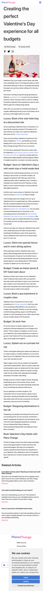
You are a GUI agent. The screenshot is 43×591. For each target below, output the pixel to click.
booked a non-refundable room (19, 209)
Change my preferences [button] (26, 585)
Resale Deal (19, 195)
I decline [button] (26, 581)
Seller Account (21, 543)
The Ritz (18, 141)
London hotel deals (21, 134)
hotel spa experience (21, 304)
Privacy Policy (21, 546)
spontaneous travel (15, 97)
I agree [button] (26, 577)
